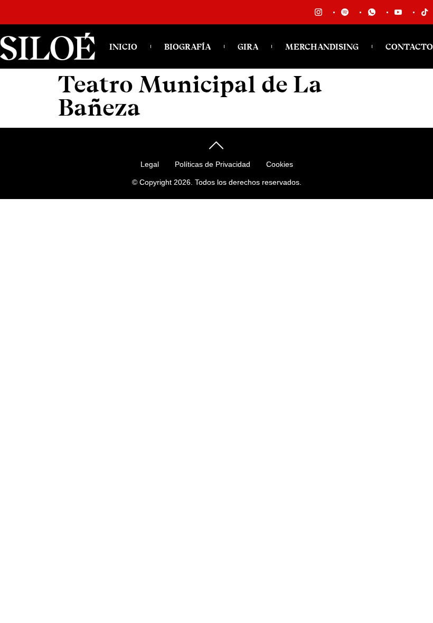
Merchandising (322, 47)
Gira (248, 47)
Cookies (279, 164)
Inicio (123, 47)
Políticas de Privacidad (212, 164)
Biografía (187, 47)
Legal (149, 164)
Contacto (409, 47)
